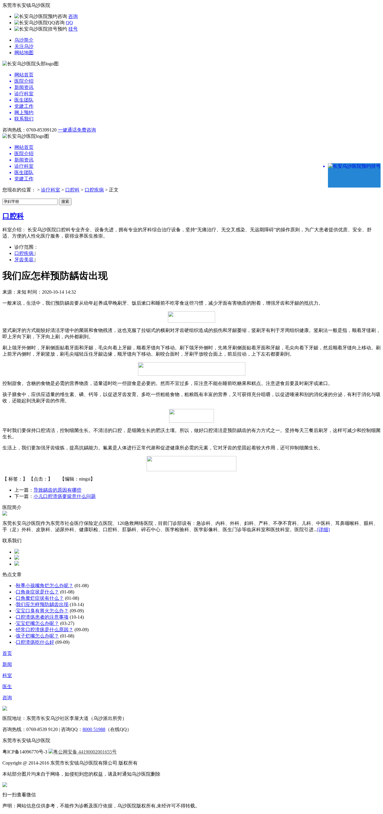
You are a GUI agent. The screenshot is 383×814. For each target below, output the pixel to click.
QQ (69, 22)
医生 (7, 686)
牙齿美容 (24, 259)
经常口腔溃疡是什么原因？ (44, 629)
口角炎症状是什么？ (37, 591)
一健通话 (67, 129)
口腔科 (72, 189)
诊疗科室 (50, 189)
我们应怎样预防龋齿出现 (42, 604)
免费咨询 (86, 129)
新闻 (7, 664)
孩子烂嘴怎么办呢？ (37, 635)
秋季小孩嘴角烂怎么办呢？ (44, 585)
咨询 (73, 16)
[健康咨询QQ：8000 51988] (16, 552)
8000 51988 (94, 729)
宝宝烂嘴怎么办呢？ (37, 623)
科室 (7, 675)
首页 (7, 653)
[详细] (323, 529)
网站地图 (24, 52)
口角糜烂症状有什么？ (40, 598)
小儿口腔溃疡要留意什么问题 (65, 496)
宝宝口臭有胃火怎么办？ (42, 610)
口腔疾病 (94, 189)
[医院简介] (4, 514)
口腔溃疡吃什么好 (35, 642)
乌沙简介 (24, 40)
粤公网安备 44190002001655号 (85, 751)
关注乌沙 (24, 46)
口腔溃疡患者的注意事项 (42, 617)
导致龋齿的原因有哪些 (57, 490)
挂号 (73, 28)
